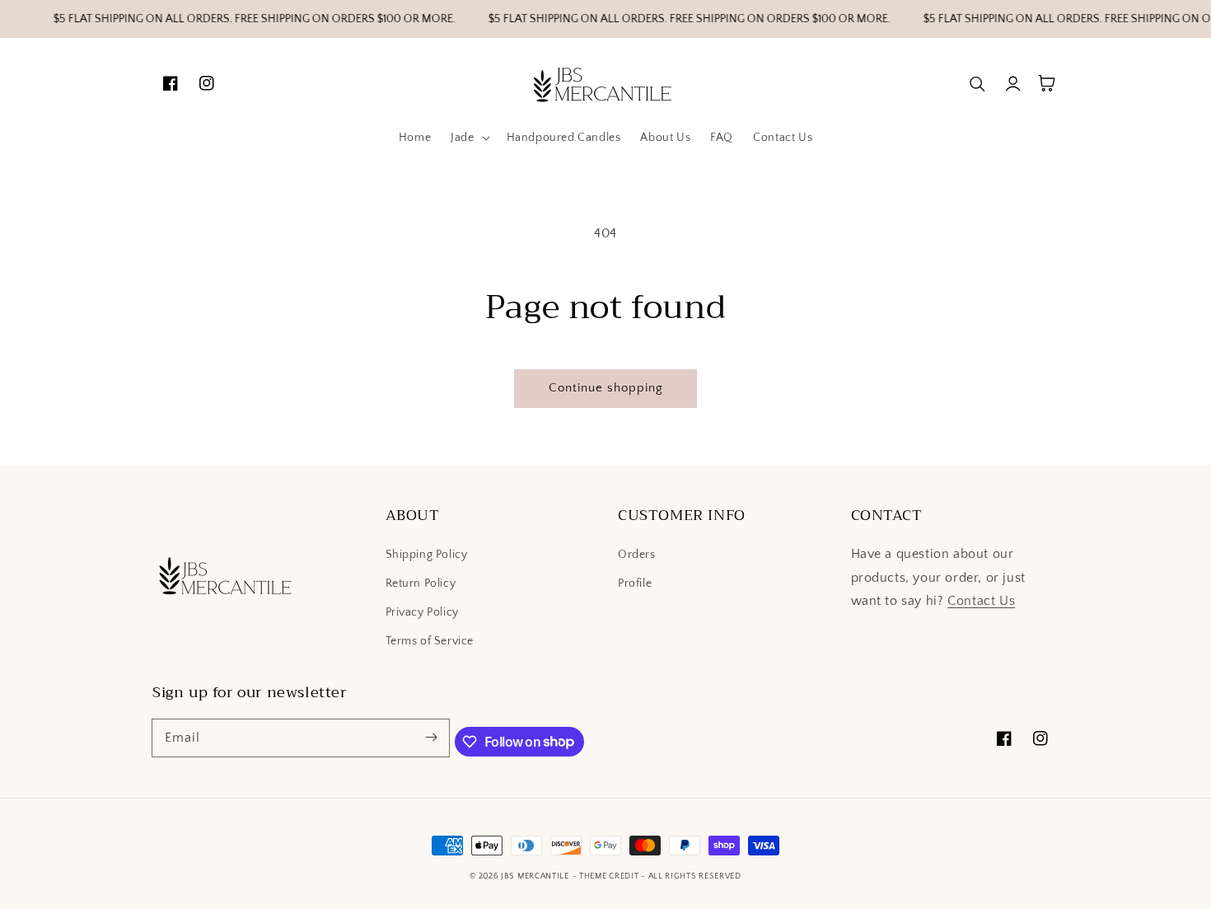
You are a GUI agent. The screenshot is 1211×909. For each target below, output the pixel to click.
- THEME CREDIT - (610, 876)
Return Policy (421, 583)
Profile (635, 583)
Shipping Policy (427, 554)
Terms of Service (430, 641)
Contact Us (981, 600)
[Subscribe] (431, 737)
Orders (637, 554)
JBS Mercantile (535, 876)
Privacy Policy (422, 612)
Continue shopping (606, 388)
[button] (468, 137)
